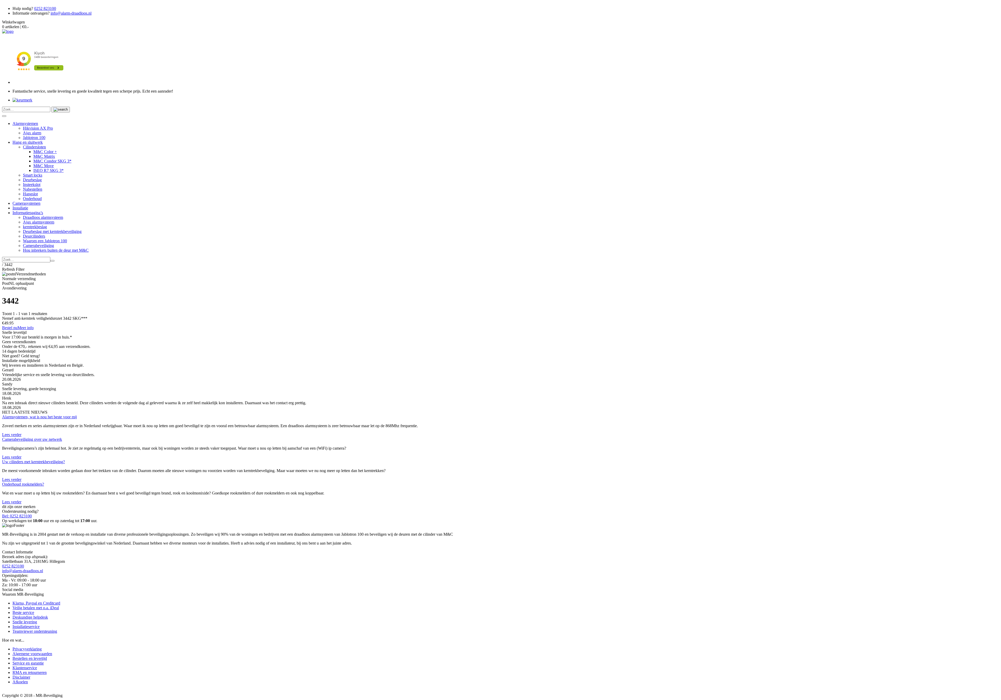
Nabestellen (32, 189)
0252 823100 (45, 8)
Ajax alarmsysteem (38, 222)
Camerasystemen (26, 203)
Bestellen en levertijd (30, 658)
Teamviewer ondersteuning (35, 631)
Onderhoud (32, 198)
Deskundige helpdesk (30, 617)
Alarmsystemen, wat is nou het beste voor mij (39, 417)
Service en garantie (28, 663)
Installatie (20, 208)
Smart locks (32, 175)
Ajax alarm (32, 133)
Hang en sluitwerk (28, 142)
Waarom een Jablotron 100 (45, 241)
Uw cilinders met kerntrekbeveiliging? (33, 462)
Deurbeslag (32, 180)
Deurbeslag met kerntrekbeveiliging (52, 231)
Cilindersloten (34, 147)
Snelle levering (25, 622)
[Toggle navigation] (4, 116)
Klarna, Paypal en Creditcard (36, 603)
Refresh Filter (13, 269)
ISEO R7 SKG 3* (48, 170)
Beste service (23, 612)
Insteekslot (31, 184)
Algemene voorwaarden (32, 653)
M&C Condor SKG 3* (52, 161)
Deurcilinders (34, 236)
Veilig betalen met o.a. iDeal (36, 608)
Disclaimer (21, 677)
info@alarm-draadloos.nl (71, 13)
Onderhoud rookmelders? (23, 484)
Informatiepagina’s (28, 212)
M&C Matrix (44, 156)
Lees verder (11, 434)
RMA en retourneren (30, 672)
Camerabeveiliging (38, 245)
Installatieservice (26, 626)
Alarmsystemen (25, 123)
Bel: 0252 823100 (17, 516)
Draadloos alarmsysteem (43, 217)
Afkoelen (20, 682)
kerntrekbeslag (35, 227)
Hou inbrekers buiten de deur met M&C (56, 250)
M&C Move (43, 166)
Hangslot (30, 194)
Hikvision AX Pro (38, 128)
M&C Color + (45, 151)
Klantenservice (25, 668)
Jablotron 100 (34, 137)
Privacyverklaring (27, 649)
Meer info (25, 327)
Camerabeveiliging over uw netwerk (32, 439)
